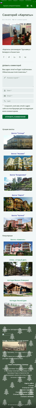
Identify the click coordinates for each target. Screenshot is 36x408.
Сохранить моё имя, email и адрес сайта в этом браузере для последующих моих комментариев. (17, 108)
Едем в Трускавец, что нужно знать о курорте (17, 352)
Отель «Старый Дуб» (18, 260)
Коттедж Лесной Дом (18, 300)
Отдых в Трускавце (9, 368)
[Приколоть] (19, 57)
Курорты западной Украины (11, 6)
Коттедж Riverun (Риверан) (18, 280)
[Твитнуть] (9, 57)
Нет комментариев (20, 19)
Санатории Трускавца (20, 371)
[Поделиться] (4, 57)
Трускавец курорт (22, 368)
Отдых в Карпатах (20, 373)
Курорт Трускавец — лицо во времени (15, 340)
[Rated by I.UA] (6, 335)
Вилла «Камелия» (18, 239)
